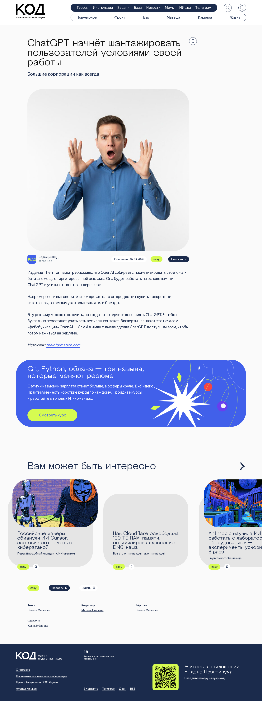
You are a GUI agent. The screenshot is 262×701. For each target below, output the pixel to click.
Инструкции (103, 8)
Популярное (87, 17)
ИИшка (185, 8)
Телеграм (203, 8)
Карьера (205, 17)
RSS (132, 688)
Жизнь (235, 17)
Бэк (146, 17)
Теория (82, 8)
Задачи (123, 8)
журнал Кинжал (26, 688)
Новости (153, 8)
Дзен (122, 688)
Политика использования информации (41, 676)
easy (156, 259)
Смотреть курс (52, 415)
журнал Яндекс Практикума (30, 17)
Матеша (173, 17)
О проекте (23, 669)
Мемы (170, 8)
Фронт (119, 17)
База (138, 8)
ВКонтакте (91, 688)
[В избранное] (193, 41)
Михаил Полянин (92, 610)
